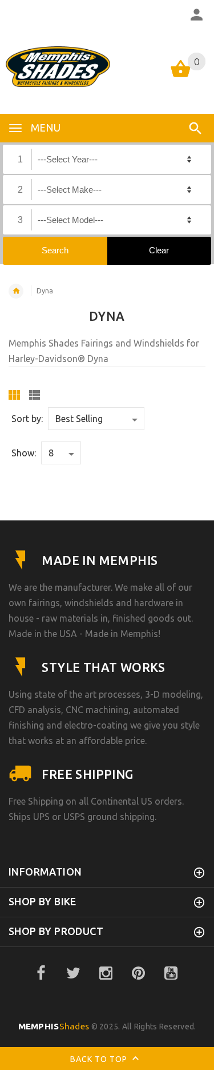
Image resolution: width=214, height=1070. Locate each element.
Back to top (100, 1058)
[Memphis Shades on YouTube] (170, 973)
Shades (54, 1026)
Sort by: (27, 418)
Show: (23, 453)
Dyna (45, 291)
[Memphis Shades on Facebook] (40, 973)
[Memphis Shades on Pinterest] (138, 973)
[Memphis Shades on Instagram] (105, 973)
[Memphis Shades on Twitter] (73, 973)
